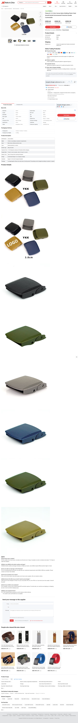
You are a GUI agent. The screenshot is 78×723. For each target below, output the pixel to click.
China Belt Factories (6, 704)
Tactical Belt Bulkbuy (32, 707)
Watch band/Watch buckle (63, 683)
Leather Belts (3, 683)
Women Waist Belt (69, 704)
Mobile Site (65, 714)
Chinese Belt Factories (40, 704)
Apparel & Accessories (8, 8)
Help (55, 6)
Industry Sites (47, 714)
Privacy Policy (57, 718)
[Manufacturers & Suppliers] (8, 2)
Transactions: (64, 85)
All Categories (5, 6)
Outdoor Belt (55, 704)
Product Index (60, 714)
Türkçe (63, 715)
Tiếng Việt (67, 715)
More (2, 709)
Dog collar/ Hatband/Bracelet (6, 686)
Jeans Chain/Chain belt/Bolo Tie (45, 683)
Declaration (52, 718)
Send (12, 620)
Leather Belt (9, 698)
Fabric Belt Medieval (46, 698)
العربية (45, 715)
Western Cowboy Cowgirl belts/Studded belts (28, 681)
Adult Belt (48, 704)
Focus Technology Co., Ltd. (31, 718)
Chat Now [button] (70, 27)
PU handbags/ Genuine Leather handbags (47, 686)
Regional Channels (53, 714)
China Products (15, 714)
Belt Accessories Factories (17, 704)
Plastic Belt (17, 698)
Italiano (33, 715)
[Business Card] (75, 110)
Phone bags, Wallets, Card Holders (64, 686)
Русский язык (28, 715)
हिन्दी (55, 715)
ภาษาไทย (58, 715)
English (10, 715)
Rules (76, 6)
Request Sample (65, 29)
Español (14, 715)
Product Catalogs (18, 679)
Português (18, 715)
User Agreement (45, 718)
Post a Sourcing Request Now (36, 620)
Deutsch (36, 715)
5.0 (58, 106)
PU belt (59, 681)
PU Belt (3, 698)
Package (21, 683)
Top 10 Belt (17, 707)
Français (23, 715)
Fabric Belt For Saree (36, 698)
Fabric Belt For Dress (25, 698)
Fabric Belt (22, 8)
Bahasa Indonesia (73, 715)
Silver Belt (62, 704)
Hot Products (9, 714)
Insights (69, 714)
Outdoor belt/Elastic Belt (5, 681)
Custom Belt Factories (29, 704)
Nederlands (41, 715)
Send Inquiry (53, 27)
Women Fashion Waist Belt (7, 707)
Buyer (50, 6)
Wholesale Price (40, 714)
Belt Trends (24, 707)
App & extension (62, 6)
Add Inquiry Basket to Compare (22, 45)
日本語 (52, 715)
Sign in (75, 3)
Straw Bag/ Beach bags (24, 686)
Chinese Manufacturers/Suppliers (24, 714)
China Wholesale (34, 714)
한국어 (49, 715)
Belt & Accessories (16, 8)
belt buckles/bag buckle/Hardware (45, 681)
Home (2, 8)
